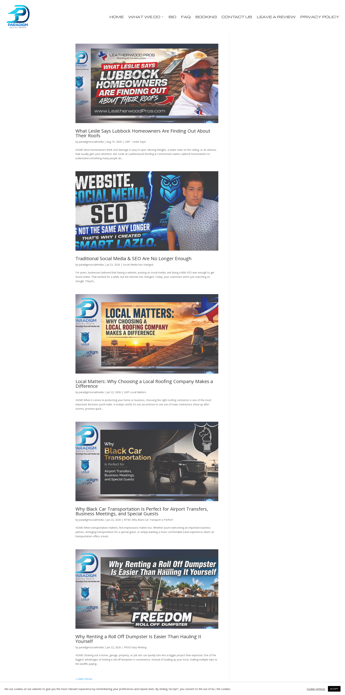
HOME (116, 17)
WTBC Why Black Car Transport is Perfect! (148, 519)
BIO (172, 17)
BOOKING (206, 17)
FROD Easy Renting (135, 647)
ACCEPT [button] (334, 688)
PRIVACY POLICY (319, 17)
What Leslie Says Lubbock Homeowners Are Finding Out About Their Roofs (142, 133)
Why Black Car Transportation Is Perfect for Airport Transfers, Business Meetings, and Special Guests (141, 511)
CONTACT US (237, 17)
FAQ (186, 17)
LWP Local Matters (135, 392)
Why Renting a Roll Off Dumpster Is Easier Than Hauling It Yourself (138, 638)
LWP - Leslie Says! (135, 141)
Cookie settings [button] (316, 689)
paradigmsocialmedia (91, 141)
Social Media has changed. (138, 264)
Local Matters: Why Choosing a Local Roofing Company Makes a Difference (144, 383)
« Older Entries (83, 679)
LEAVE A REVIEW (276, 17)
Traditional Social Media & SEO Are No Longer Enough (133, 258)
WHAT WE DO (144, 17)
